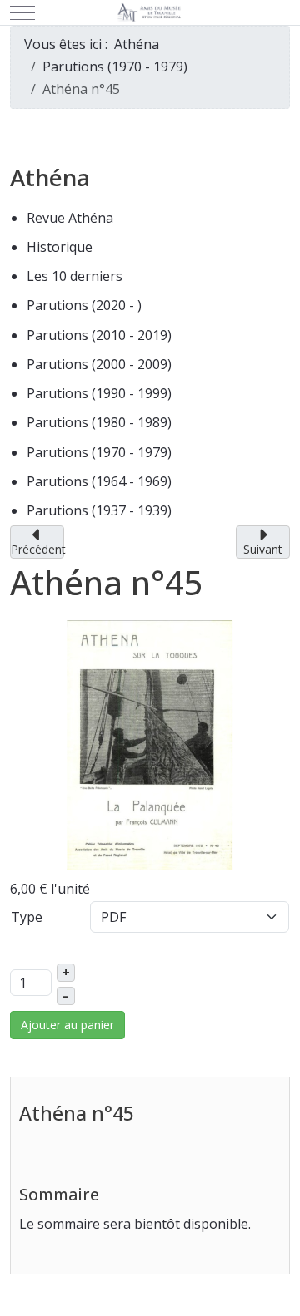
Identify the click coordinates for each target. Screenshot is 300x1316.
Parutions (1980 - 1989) (99, 422)
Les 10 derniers (74, 276)
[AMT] (150, 12)
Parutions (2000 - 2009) (99, 364)
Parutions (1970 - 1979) (99, 452)
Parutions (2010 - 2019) (99, 335)
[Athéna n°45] (150, 743)
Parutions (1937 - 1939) (99, 510)
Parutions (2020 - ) (84, 305)
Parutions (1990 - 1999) (99, 393)
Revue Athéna (70, 218)
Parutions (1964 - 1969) (99, 481)
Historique (59, 247)
